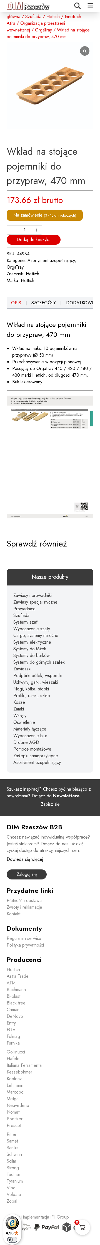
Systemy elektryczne (32, 642)
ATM (11, 983)
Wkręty (19, 715)
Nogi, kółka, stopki (31, 689)
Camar (13, 1009)
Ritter (11, 1134)
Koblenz (14, 1078)
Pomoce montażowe (32, 749)
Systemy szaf (25, 622)
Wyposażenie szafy (31, 629)
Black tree (16, 1003)
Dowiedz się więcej (25, 859)
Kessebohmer (19, 1072)
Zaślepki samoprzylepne (35, 756)
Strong (13, 1168)
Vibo (11, 1188)
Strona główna (13, 13)
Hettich (53, 16)
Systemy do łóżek (29, 649)
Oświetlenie (24, 722)
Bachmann (16, 989)
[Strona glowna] (28, 6)
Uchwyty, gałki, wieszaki (35, 682)
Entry (11, 1023)
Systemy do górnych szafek (39, 662)
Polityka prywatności (25, 945)
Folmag (13, 1036)
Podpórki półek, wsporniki (37, 675)
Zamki (18, 709)
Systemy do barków (31, 655)
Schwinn (14, 1154)
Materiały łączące (29, 729)
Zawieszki (22, 669)
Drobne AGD (26, 742)
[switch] (12, 1240)
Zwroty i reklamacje (24, 907)
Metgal (13, 1098)
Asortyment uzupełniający (51, 260)
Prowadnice (24, 609)
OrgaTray (43, 30)
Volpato (14, 1194)
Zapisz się (50, 804)
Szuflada (33, 16)
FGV (11, 1029)
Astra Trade (18, 976)
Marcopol (15, 1092)
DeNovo (15, 1016)
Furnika (13, 1043)
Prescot (14, 1125)
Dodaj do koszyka (34, 239)
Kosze (19, 702)
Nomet (13, 1112)
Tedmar (13, 1174)
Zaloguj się (27, 874)
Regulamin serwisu (24, 938)
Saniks (12, 1147)
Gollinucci (16, 1052)
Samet (12, 1141)
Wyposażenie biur (30, 735)
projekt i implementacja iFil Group (38, 1217)
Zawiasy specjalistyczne (35, 602)
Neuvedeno (18, 1105)
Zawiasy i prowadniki (32, 595)
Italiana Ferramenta (24, 1065)
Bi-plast (13, 996)
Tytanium (15, 1181)
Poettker (14, 1119)
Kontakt (13, 914)
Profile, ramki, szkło (31, 695)
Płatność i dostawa (24, 900)
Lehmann (15, 1085)
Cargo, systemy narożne (35, 635)
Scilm (11, 1161)
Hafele (13, 1058)
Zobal (12, 1201)
